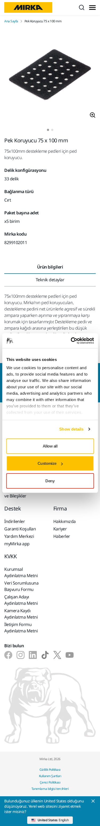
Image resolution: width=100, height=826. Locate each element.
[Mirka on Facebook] (8, 655)
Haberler (61, 536)
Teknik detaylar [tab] (50, 280)
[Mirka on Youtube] (70, 655)
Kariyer (60, 529)
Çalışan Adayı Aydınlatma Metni (21, 600)
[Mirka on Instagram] (21, 655)
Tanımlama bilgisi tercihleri (50, 788)
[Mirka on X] (57, 655)
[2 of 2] (52, 130)
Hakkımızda (64, 521)
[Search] (81, 7)
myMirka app (17, 544)
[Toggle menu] (92, 7)
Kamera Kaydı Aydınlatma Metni (21, 614)
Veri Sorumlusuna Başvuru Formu (21, 586)
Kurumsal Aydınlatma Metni (21, 572)
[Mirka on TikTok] (45, 655)
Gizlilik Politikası (50, 769)
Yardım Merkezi (19, 536)
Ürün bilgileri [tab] (50, 267)
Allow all (50, 446)
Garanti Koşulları (20, 529)
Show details (71, 429)
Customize (47, 463)
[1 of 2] (48, 130)
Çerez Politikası (50, 782)
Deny (49, 480)
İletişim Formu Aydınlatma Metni (21, 627)
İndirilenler (14, 521)
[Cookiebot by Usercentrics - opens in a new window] (71, 340)
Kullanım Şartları (50, 776)
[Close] (93, 801)
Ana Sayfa (11, 21)
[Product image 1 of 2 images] (50, 76)
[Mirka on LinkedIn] (33, 655)
